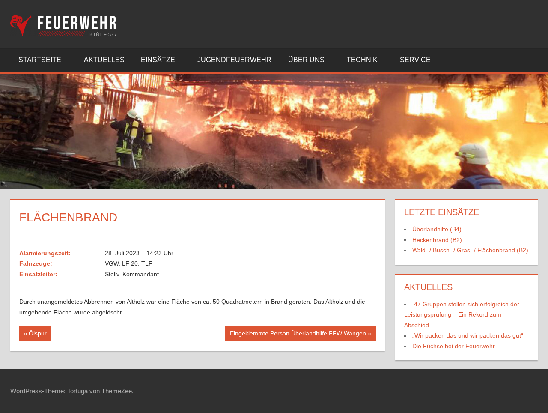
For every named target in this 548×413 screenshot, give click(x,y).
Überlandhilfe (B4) (437, 229)
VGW (112, 263)
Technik (362, 59)
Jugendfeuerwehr (234, 59)
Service (415, 59)
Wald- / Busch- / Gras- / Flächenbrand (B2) (470, 250)
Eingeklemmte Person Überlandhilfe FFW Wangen (297, 335)
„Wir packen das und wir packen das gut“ (467, 335)
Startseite (39, 59)
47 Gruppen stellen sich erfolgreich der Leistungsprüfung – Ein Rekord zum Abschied (461, 315)
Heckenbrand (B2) (437, 239)
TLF (146, 263)
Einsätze (158, 59)
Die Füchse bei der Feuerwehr (453, 346)
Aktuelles (104, 59)
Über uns (306, 59)
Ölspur (39, 335)
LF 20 (130, 263)
